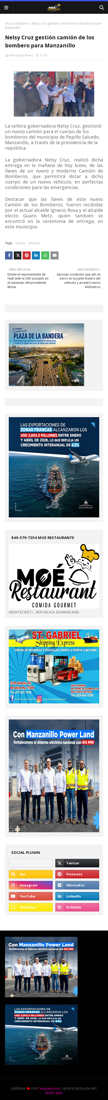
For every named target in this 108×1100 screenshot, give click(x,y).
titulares (22, 23)
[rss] (31, 874)
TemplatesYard (49, 1088)
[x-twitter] (77, 863)
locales (21, 243)
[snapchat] (31, 907)
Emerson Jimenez (21, 55)
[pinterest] (77, 874)
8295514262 (54, 1093)
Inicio (9, 23)
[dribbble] (77, 907)
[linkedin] (77, 896)
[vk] (77, 885)
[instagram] (31, 885)
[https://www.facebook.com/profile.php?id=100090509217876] (31, 863)
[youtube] (31, 896)
